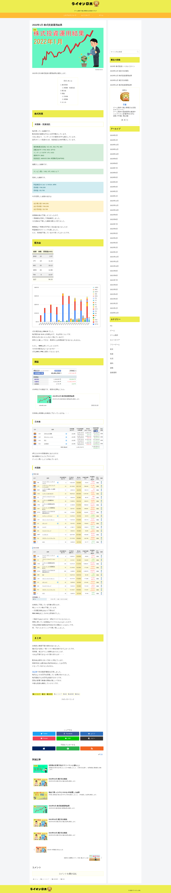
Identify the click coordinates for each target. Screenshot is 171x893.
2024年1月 (114, 140)
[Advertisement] (67, 713)
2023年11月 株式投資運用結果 (121, 85)
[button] (137, 52)
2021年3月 (114, 299)
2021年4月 (114, 294)
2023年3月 (114, 187)
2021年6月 (114, 285)
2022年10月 (114, 210)
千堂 (124, 105)
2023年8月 (114, 163)
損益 (63, 93)
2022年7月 (114, 224)
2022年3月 (114, 243)
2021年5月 (114, 289)
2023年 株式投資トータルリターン (122, 66)
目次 (65, 81)
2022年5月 (114, 233)
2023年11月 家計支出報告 (119, 80)
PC (111, 326)
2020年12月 (114, 313)
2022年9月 (114, 215)
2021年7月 (114, 280)
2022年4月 (114, 238)
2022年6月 (114, 229)
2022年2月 (114, 247)
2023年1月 (114, 196)
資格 (111, 368)
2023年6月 (114, 173)
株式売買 (65, 85)
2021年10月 (114, 266)
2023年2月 (114, 191)
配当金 (64, 90)
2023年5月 (114, 177)
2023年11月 (114, 149)
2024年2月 (114, 135)
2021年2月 (114, 303)
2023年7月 (114, 168)
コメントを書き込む (68, 874)
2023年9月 (114, 158)
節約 (111, 363)
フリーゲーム (115, 344)
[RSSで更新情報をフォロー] (91, 748)
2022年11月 (114, 205)
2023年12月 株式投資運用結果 (121, 75)
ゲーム (112, 330)
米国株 (66, 99)
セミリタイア (37, 694)
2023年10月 (114, 154)
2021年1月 (114, 308)
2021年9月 (114, 271)
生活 (111, 358)
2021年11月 (114, 261)
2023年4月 (114, 182)
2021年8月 (114, 275)
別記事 (34, 672)
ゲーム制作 (114, 335)
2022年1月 (114, 252)
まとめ (64, 102)
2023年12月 (114, 144)
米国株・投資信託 (69, 88)
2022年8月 (114, 219)
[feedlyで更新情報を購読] (67, 748)
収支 (111, 349)
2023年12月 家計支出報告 (119, 71)
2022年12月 (114, 201)
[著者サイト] (43, 748)
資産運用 (50, 694)
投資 (44, 694)
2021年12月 (114, 257)
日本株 (66, 96)
